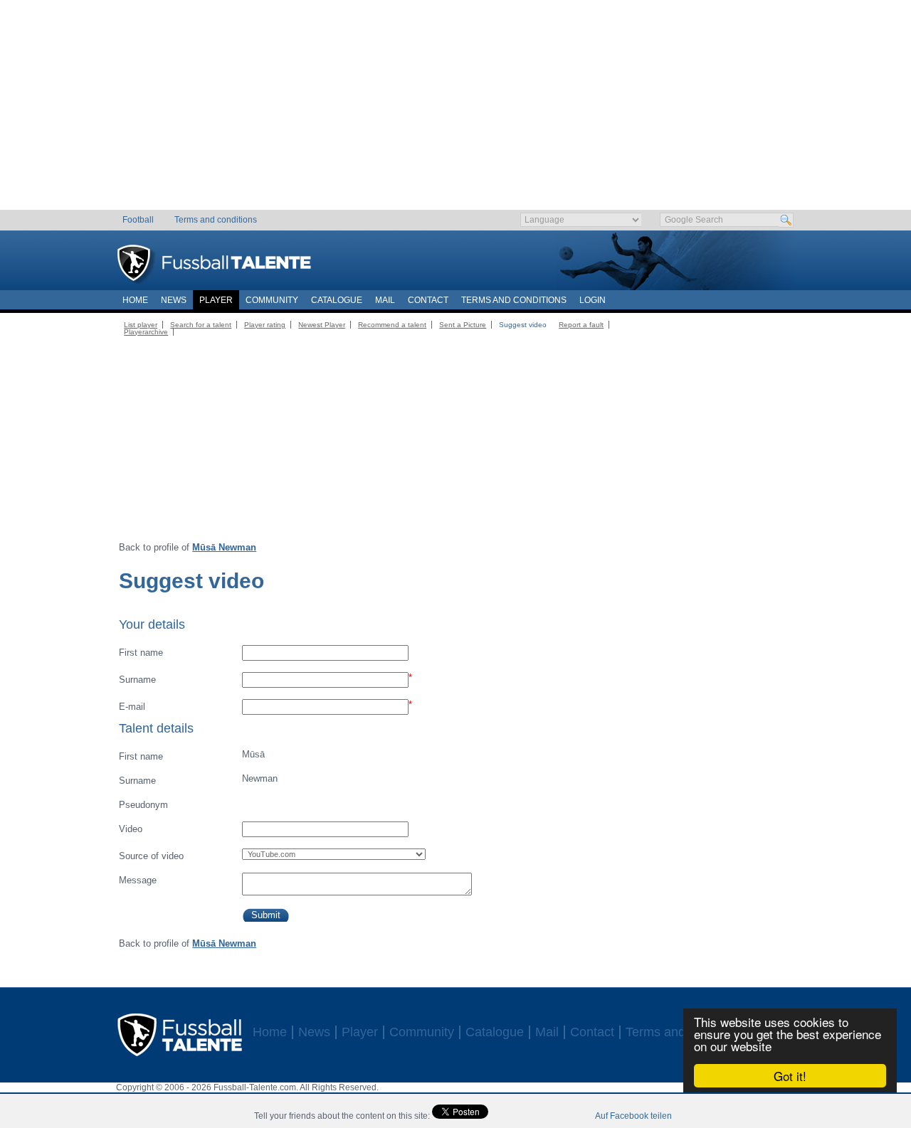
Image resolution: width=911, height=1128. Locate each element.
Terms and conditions (215, 220)
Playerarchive (146, 332)
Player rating (264, 325)
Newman (198, 779)
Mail (385, 300)
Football (138, 220)
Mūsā (191, 755)
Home (135, 300)
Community (272, 300)
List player (140, 325)
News (173, 300)
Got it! (790, 1076)
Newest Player (321, 325)
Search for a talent (200, 325)
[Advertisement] (456, 110)
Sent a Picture (462, 325)
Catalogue (336, 300)
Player (216, 300)
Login (592, 300)
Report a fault (581, 325)
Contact (428, 300)
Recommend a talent (392, 325)
